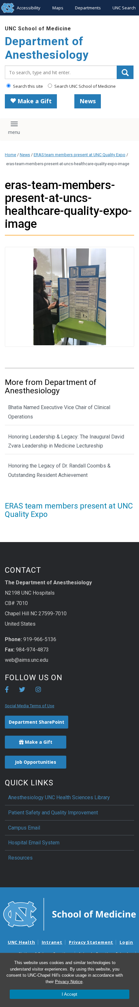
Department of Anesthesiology (47, 48)
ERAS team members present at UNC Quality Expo (79, 154)
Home (10, 154)
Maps (57, 8)
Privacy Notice (68, 981)
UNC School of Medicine (38, 28)
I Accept (69, 994)
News (88, 101)
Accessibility (28, 8)
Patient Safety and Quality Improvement (53, 813)
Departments (88, 8)
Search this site (27, 86)
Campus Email (24, 828)
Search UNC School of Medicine (84, 86)
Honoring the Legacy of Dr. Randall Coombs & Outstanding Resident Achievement (59, 470)
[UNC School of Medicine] (69, 914)
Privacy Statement (91, 942)
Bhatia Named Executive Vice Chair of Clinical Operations (59, 412)
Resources (20, 858)
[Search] (125, 72)
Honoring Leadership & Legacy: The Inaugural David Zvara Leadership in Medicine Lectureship (66, 441)
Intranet (52, 942)
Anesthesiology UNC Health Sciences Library (59, 797)
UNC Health (21, 942)
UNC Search (124, 8)
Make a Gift (34, 101)
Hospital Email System (33, 843)
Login (126, 942)
